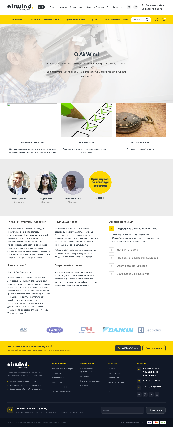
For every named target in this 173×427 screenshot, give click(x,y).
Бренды (94, 19)
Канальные (85, 385)
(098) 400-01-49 (130, 348)
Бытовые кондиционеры (62, 368)
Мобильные (35, 19)
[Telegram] (139, 394)
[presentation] (165, 330)
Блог (109, 7)
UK (40, 7)
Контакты (117, 7)
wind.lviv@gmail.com (151, 380)
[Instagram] (157, 394)
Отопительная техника (61, 391)
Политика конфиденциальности (130, 422)
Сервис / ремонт (77, 7)
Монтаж (63, 7)
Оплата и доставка (116, 382)
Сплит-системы (16, 19)
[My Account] (156, 19)
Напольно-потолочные (90, 381)
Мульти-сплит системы (76, 19)
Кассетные (84, 376)
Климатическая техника (116, 19)
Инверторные (58, 378)
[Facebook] (151, 394)
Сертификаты (114, 378)
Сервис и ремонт (115, 373)
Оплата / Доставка (95, 7)
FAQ (110, 391)
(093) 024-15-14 (150, 372)
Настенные (56, 373)
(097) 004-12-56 (150, 375)
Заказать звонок (154, 348)
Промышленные (51, 19)
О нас (52, 7)
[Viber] (145, 394)
